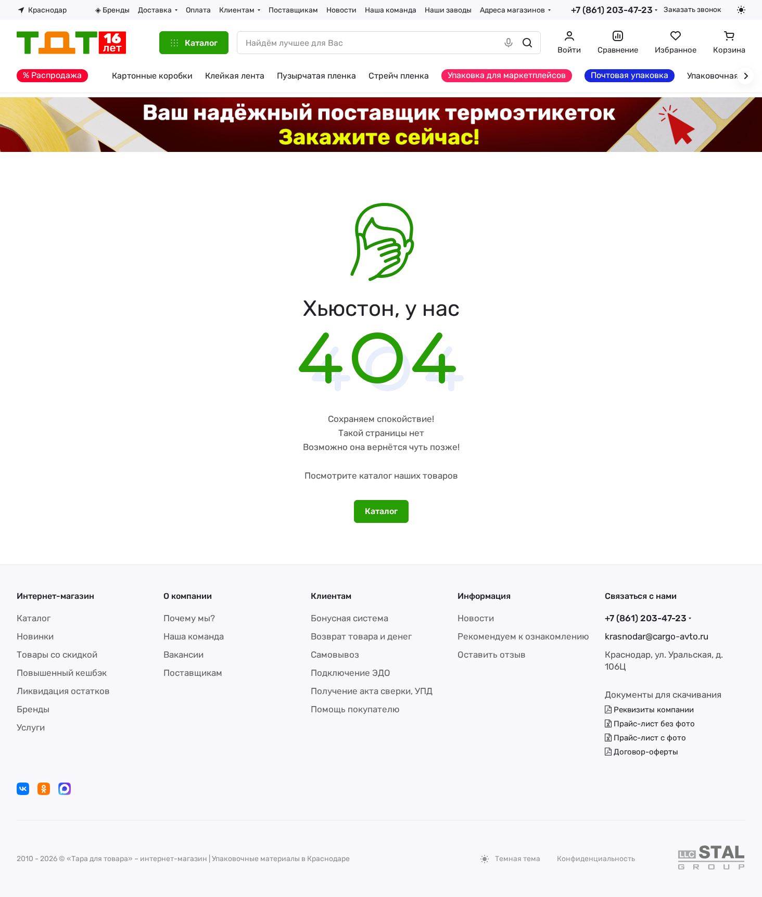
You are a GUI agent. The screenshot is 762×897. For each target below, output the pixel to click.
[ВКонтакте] (23, 789)
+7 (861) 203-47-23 (612, 10)
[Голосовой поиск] (508, 42)
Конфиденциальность (596, 858)
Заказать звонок (692, 9)
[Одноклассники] (43, 789)
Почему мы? (189, 618)
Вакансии (183, 654)
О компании (187, 596)
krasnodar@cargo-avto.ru (656, 636)
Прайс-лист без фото (653, 723)
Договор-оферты (645, 752)
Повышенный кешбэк (62, 673)
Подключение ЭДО (350, 673)
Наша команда (193, 636)
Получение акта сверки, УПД (372, 691)
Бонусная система (349, 618)
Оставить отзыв (492, 654)
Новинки (35, 636)
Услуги (31, 727)
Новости (476, 618)
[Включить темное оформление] (741, 10)
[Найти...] (527, 42)
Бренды (33, 709)
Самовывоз (335, 654)
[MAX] (64, 789)
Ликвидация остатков (63, 691)
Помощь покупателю (355, 709)
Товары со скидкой (57, 654)
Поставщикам (192, 673)
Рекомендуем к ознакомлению (523, 636)
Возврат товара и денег (361, 636)
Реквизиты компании (653, 709)
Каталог (33, 618)
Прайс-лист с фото (649, 737)
